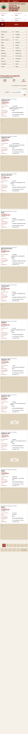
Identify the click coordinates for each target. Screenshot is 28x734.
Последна (23, 549)
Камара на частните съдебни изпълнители (17, 4)
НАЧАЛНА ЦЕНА (17, 18)
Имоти (3, 1)
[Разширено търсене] (2, 24)
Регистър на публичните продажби (14, 9)
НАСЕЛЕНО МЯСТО (18, 13)
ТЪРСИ (16, 24)
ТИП (1, 18)
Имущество (16, 1)
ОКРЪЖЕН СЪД (4, 13)
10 (9, 549)
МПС (9, 1)
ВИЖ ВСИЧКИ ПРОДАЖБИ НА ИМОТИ (6, 77)
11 (14, 549)
